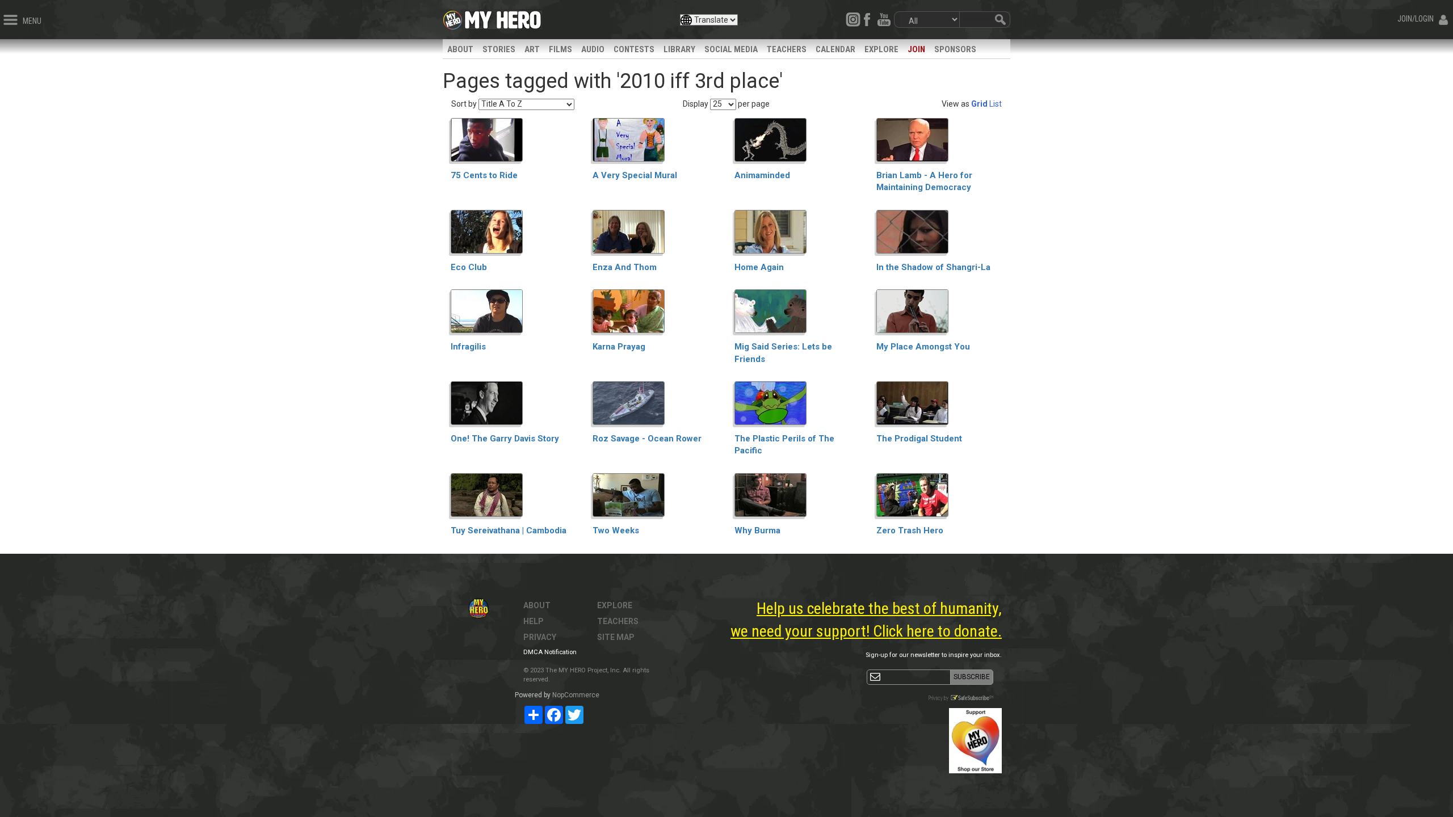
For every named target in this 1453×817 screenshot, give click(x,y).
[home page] (503, 17)
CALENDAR (835, 49)
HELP (533, 621)
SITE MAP (616, 637)
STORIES (498, 49)
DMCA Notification (550, 652)
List (995, 103)
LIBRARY (679, 49)
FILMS (560, 49)
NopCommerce (575, 695)
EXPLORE (881, 49)
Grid (979, 103)
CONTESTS (634, 49)
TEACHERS (787, 49)
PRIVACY (539, 637)
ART (532, 49)
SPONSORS (955, 49)
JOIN (916, 49)
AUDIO (592, 49)
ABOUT (460, 49)
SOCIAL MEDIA (731, 49)
